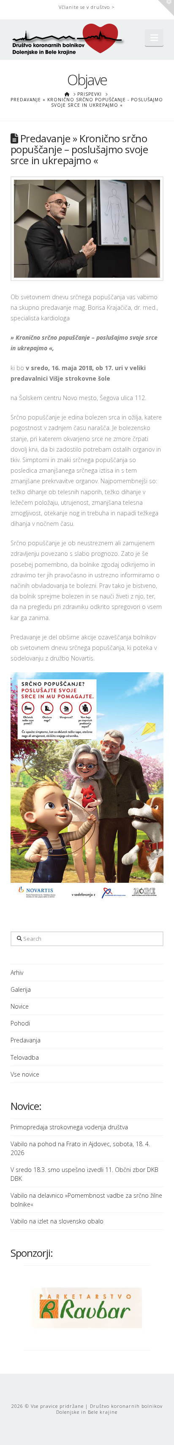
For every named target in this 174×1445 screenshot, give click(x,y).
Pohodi (20, 1023)
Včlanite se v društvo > (87, 7)
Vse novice (25, 1074)
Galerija (21, 989)
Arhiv (17, 973)
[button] (154, 37)
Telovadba (25, 1057)
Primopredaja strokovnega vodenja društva (69, 1127)
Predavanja (26, 1040)
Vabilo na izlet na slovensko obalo (57, 1221)
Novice (20, 1006)
